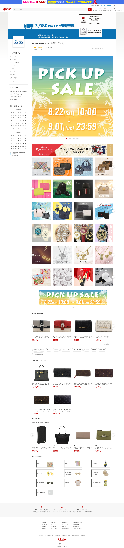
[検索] (90, 9)
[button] (118, 6)
